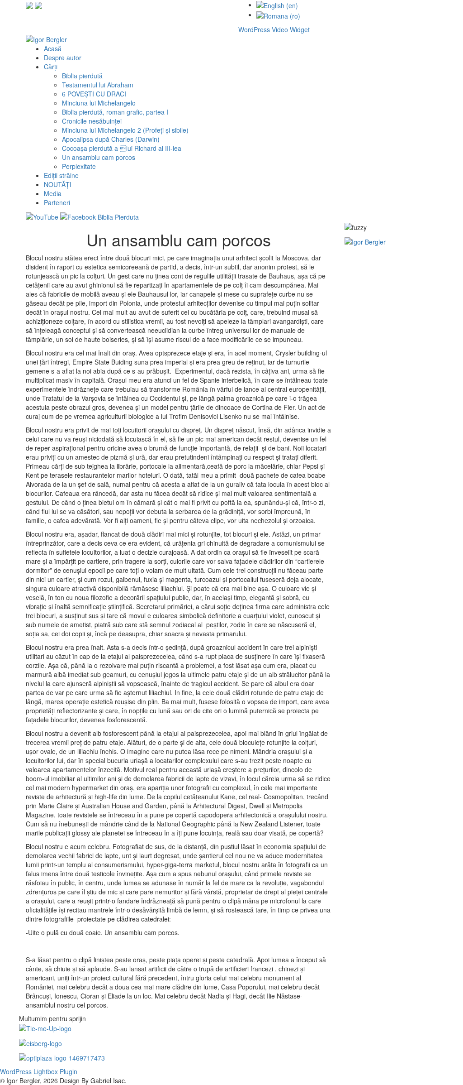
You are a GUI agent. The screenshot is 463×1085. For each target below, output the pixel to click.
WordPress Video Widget (274, 29)
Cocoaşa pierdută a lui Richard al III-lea (121, 148)
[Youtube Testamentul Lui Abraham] (38, 4)
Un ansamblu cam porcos (98, 157)
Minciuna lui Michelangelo (99, 102)
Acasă (52, 48)
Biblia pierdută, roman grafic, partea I (115, 111)
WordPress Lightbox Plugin (38, 1071)
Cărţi (50, 66)
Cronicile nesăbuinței (92, 120)
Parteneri (57, 202)
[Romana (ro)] (278, 14)
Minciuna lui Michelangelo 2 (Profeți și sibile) (125, 129)
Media (52, 193)
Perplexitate (79, 166)
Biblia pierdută (82, 75)
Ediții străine (61, 175)
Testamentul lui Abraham (97, 84)
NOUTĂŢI (57, 184)
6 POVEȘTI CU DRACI (94, 93)
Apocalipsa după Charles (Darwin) (111, 139)
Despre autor (62, 57)
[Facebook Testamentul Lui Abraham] (29, 4)
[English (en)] (277, 4)
